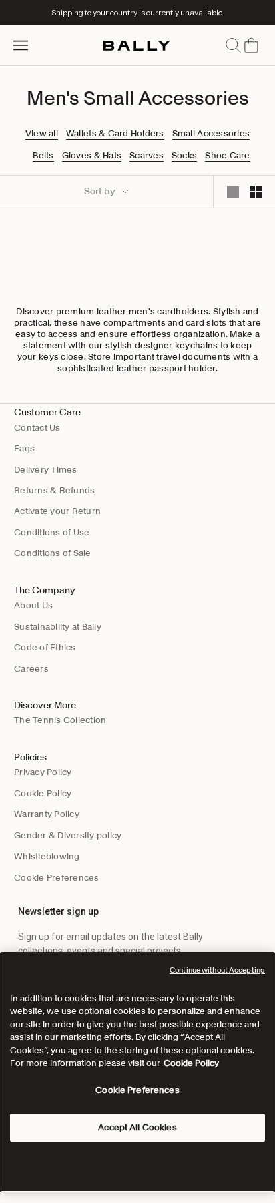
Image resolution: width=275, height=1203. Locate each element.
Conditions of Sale (52, 553)
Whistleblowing (47, 856)
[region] (137, 1072)
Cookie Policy (42, 793)
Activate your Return (57, 511)
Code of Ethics (45, 647)
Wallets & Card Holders (115, 133)
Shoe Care (227, 155)
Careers (31, 668)
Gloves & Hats (91, 155)
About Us (33, 605)
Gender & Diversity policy (68, 835)
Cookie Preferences (56, 877)
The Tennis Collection (60, 720)
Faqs (24, 448)
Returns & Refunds (54, 490)
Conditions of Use (51, 532)
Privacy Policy (43, 772)
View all (41, 133)
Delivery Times (45, 469)
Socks (184, 155)
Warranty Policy (46, 814)
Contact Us (37, 427)
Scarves (146, 155)
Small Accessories (211, 133)
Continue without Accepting (217, 970)
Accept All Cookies (137, 1127)
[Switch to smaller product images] (256, 192)
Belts (43, 155)
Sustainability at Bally (57, 626)
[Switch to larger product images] (233, 192)
